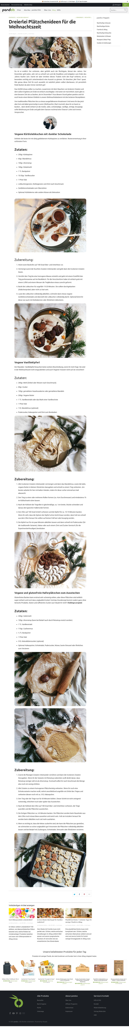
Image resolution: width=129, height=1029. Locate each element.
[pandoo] (8, 10)
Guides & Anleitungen (104, 43)
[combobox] (118, 10)
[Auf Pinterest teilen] (84, 894)
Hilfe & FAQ (97, 1000)
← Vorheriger (79, 17)
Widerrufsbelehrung (100, 1008)
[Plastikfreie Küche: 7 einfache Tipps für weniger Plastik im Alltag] (78, 913)
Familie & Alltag (102, 29)
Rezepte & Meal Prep (104, 40)
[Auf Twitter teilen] (75, 894)
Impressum (69, 1011)
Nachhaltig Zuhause (103, 23)
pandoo (16, 1022)
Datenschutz (69, 1008)
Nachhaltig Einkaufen (104, 33)
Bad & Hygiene (41, 1004)
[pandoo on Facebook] (10, 1013)
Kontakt (96, 1004)
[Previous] (4, 973)
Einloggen (118, 4)
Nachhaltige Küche (103, 26)
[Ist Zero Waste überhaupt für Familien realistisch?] (50, 913)
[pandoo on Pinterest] (16, 1013)
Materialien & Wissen (104, 36)
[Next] (125, 973)
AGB (95, 1015)
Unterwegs (40, 1011)
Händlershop (28, 4)
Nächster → (88, 17)
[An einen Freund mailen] (89, 894)
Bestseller (40, 1000)
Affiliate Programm (71, 1004)
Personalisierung (16, 4)
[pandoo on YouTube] (13, 1013)
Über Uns (68, 1000)
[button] (20, 10)
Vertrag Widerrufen (100, 1011)
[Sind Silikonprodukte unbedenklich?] (22, 913)
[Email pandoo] (23, 1013)
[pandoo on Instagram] (20, 1013)
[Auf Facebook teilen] (79, 894)
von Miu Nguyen (12, 33)
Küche (39, 1008)
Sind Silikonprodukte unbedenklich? (21, 920)
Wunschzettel (5, 4)
